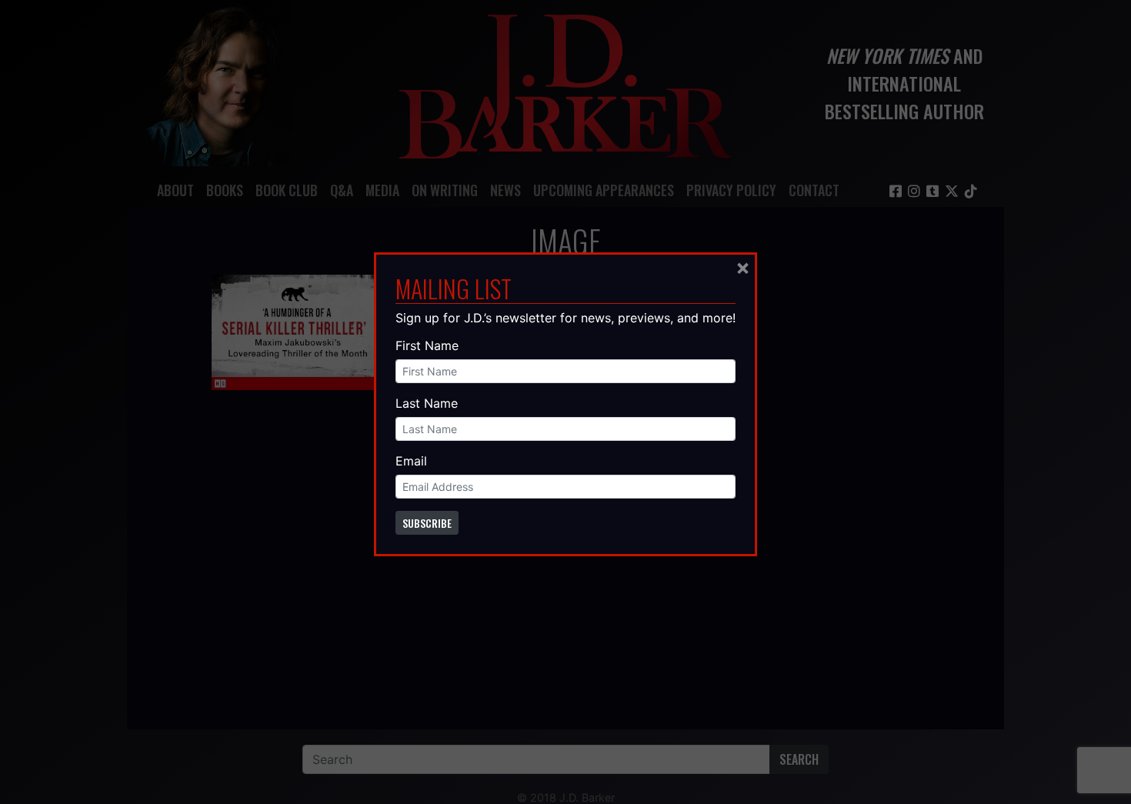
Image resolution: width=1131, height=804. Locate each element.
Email (411, 461)
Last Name (426, 403)
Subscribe (427, 523)
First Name (427, 345)
